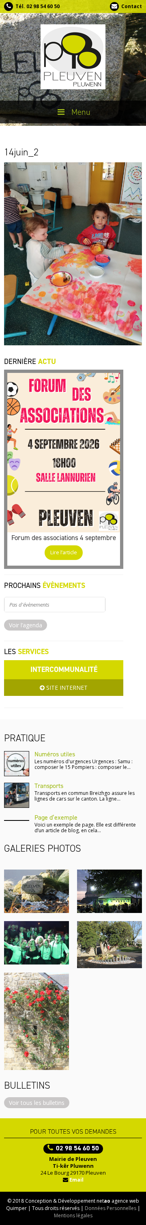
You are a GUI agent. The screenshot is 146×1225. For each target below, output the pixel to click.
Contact (131, 6)
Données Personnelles (110, 1208)
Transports (48, 786)
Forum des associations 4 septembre (63, 537)
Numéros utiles (54, 754)
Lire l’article (63, 552)
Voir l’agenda (25, 625)
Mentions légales (73, 1215)
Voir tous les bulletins (36, 1103)
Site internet (66, 687)
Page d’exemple (55, 817)
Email (76, 1179)
